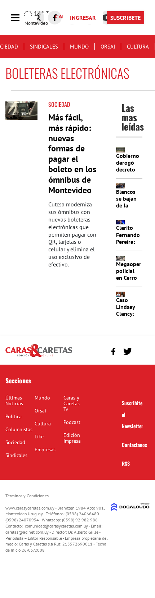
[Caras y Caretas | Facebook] (55, 17)
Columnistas (18, 429)
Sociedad (59, 104)
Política (13, 416)
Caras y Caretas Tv (71, 403)
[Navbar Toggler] (20, 18)
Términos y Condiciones (27, 495)
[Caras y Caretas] (38, 356)
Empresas (45, 449)
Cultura (138, 46)
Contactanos (134, 444)
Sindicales (44, 46)
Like (39, 436)
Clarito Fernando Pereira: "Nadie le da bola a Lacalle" (128, 245)
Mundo (79, 46)
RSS (126, 463)
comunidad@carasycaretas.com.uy (56, 526)
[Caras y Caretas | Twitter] (127, 351)
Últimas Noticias (14, 400)
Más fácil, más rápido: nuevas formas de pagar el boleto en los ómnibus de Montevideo (72, 154)
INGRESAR (83, 17)
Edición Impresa (72, 438)
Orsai (108, 46)
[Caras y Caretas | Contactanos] (141, 350)
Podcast (71, 422)
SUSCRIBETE (125, 17)
